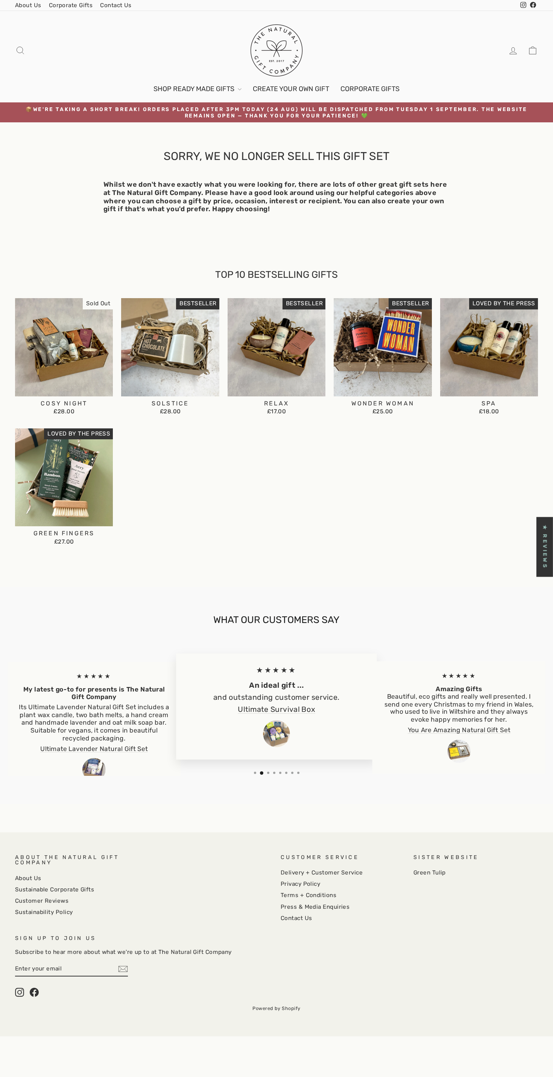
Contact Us (116, 5)
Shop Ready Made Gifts (194, 89)
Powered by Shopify (276, 1008)
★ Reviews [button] (545, 547)
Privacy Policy (300, 883)
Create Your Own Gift (291, 89)
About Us (28, 5)
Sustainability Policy (44, 912)
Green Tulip (429, 872)
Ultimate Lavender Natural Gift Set (94, 749)
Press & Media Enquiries (315, 906)
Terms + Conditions (308, 895)
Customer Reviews (41, 900)
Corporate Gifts (71, 5)
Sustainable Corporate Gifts (54, 889)
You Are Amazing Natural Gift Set (459, 730)
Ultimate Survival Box (276, 709)
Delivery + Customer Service (322, 872)
